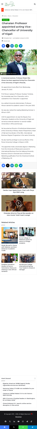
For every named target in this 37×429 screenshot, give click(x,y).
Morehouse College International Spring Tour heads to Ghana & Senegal (27, 267)
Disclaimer (18, 417)
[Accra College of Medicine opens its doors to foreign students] (27, 231)
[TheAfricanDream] (9, 4)
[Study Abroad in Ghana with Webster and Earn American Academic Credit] (9, 235)
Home (5, 16)
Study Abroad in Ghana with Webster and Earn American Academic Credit (9, 248)
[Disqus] (18, 300)
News (9, 16)
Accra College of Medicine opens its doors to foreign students (25, 240)
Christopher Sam (7, 38)
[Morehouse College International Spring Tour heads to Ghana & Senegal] (27, 258)
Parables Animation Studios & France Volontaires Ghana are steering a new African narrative (9, 268)
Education (15, 16)
